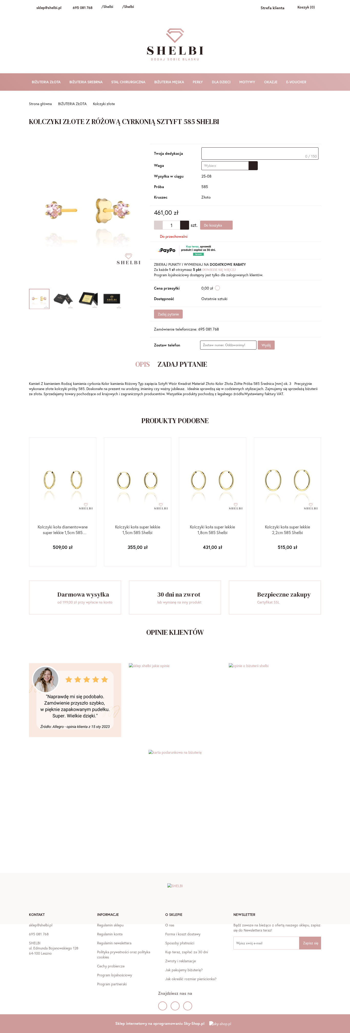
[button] (37, 915)
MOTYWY (247, 81)
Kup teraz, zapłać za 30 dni (186, 951)
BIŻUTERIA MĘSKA (169, 81)
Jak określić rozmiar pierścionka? (191, 978)
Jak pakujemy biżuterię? (184, 969)
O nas (169, 925)
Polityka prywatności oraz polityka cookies (123, 954)
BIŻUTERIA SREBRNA (86, 81)
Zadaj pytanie (168, 314)
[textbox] (259, 153)
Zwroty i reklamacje (180, 960)
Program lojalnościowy (114, 975)
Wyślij (266, 345)
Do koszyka (213, 225)
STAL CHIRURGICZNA (128, 81)
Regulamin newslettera (114, 942)
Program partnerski (112, 983)
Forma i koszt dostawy (182, 934)
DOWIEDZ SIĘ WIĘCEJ (219, 270)
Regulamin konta (109, 934)
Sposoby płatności (179, 942)
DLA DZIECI (222, 81)
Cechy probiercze (111, 966)
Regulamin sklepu (110, 925)
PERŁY (198, 81)
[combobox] (229, 165)
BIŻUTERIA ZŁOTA (46, 81)
